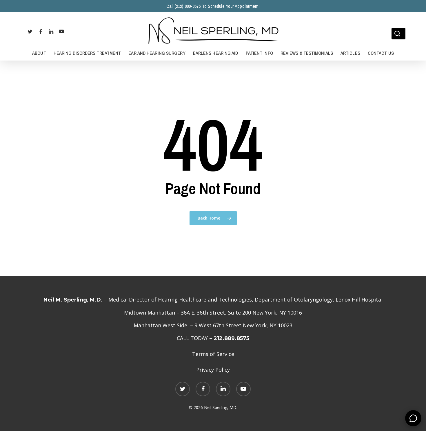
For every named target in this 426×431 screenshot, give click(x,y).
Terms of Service (213, 353)
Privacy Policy (213, 369)
